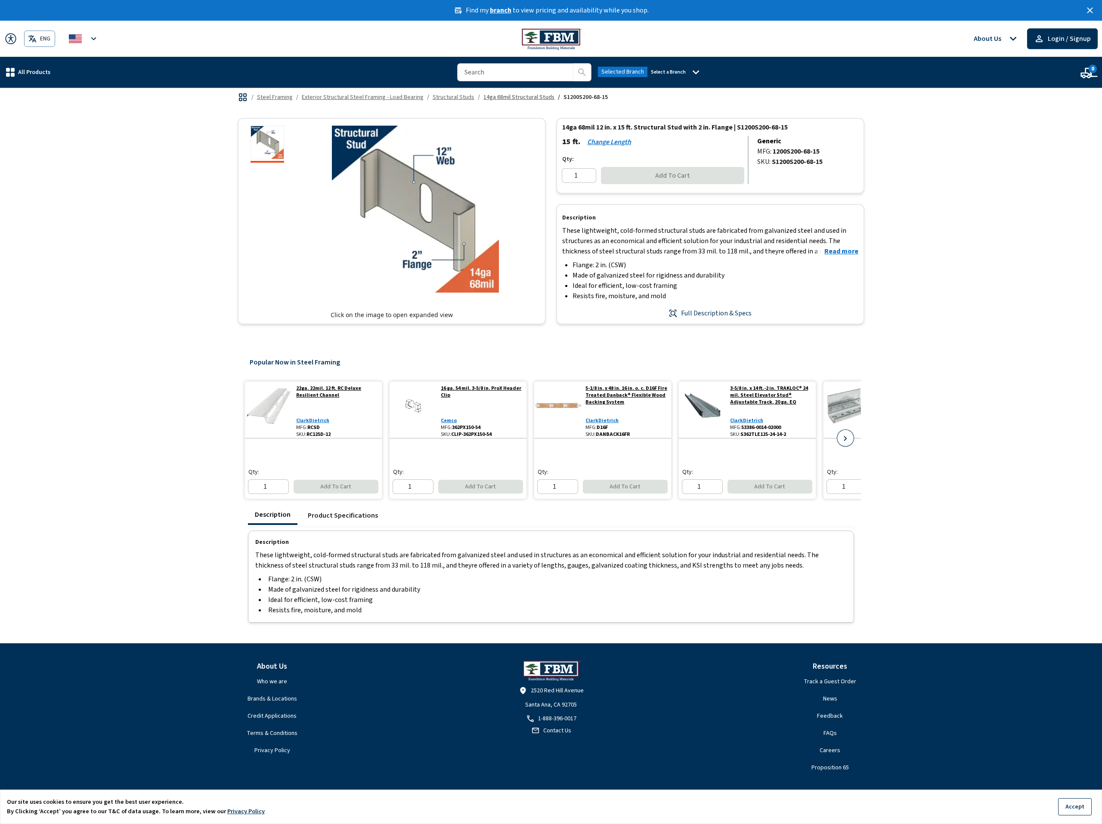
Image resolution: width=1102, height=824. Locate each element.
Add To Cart (672, 175)
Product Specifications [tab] (343, 515)
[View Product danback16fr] (558, 410)
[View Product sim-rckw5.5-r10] (847, 410)
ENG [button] (45, 38)
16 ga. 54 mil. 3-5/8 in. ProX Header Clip (481, 392)
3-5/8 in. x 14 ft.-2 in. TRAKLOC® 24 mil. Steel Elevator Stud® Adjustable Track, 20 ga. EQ (769, 395)
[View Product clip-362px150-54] (413, 410)
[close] (1090, 10)
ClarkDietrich (312, 420)
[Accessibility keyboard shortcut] (10, 38)
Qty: (568, 159)
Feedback (830, 716)
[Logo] (551, 38)
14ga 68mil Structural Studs (518, 97)
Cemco (449, 420)
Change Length (609, 142)
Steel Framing (275, 97)
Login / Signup (1069, 38)
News (830, 698)
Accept (1074, 806)
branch (500, 10)
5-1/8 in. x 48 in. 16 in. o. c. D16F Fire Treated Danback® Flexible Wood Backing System (626, 395)
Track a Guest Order (830, 681)
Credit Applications (272, 716)
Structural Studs (453, 97)
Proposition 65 (830, 767)
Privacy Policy (272, 750)
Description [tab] (273, 514)
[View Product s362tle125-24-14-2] (703, 410)
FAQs (830, 733)
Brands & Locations (272, 698)
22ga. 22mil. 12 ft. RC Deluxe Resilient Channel (328, 392)
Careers (830, 750)
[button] (28, 72)
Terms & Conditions (272, 733)
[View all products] (243, 97)
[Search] (582, 72)
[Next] (845, 438)
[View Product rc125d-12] (269, 410)
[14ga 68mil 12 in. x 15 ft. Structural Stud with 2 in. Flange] (267, 144)
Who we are (272, 681)
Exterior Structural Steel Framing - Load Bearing (363, 97)
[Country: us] (84, 38)
